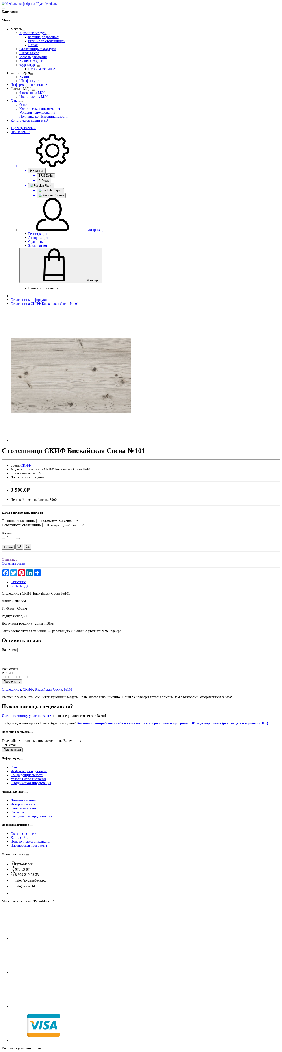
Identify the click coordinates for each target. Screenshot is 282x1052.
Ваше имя (9, 650)
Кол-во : (8, 533)
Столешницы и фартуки (29, 300)
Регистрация (37, 234)
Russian (58, 195)
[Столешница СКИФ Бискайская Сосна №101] (71, 440)
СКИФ (25, 465)
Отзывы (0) (19, 586)
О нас (15, 767)
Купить (8, 547)
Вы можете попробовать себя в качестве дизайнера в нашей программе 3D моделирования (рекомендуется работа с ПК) (172, 723)
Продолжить (12, 681)
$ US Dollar (46, 175)
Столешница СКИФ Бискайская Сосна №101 (45, 304)
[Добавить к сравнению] (27, 547)
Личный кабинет (23, 800)
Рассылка (18, 812)
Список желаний (23, 808)
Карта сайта (19, 837)
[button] (16, 29)
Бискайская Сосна (48, 689)
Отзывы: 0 (9, 559)
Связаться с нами (23, 833)
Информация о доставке (29, 771)
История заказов (23, 804)
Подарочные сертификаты (30, 841)
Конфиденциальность (27, 775)
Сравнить (35, 242)
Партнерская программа (29, 845)
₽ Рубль (44, 180)
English (57, 190)
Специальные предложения (31, 816)
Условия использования (28, 779)
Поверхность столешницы (21, 525)
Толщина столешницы (18, 521)
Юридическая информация (31, 783)
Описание (18, 582)
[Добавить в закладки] (19, 547)
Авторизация (38, 238)
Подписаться (12, 749)
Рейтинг (8, 673)
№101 (68, 689)
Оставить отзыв (14, 563)
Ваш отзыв (10, 669)
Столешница (11, 689)
